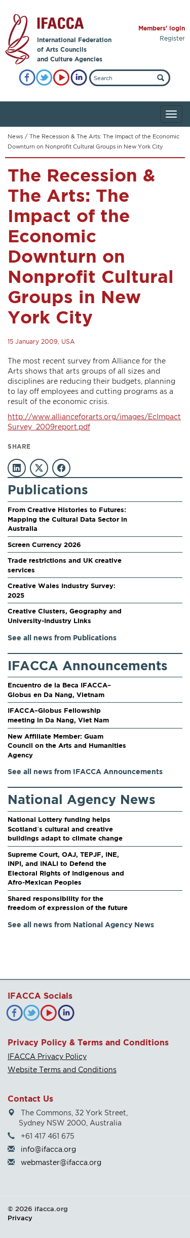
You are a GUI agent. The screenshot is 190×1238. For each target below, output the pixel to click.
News (15, 136)
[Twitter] (44, 77)
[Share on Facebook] (61, 468)
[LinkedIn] (78, 77)
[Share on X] (39, 468)
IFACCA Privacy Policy (47, 1056)
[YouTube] (61, 77)
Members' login (161, 28)
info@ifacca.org (48, 1149)
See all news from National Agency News (81, 924)
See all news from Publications (62, 637)
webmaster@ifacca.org (61, 1162)
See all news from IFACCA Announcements (85, 771)
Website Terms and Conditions (62, 1069)
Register (172, 38)
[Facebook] (27, 77)
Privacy (20, 1217)
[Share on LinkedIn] (17, 468)
